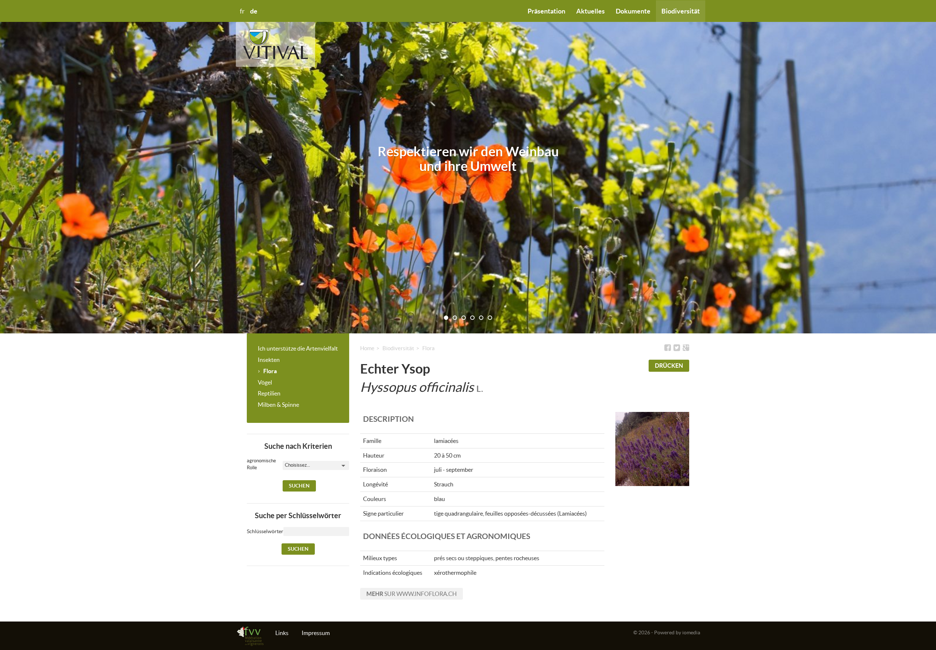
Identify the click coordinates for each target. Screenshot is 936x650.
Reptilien (269, 393)
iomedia (691, 632)
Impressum (316, 633)
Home (367, 348)
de (253, 11)
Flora (270, 371)
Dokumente (633, 11)
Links (281, 633)
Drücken (669, 365)
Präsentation (546, 11)
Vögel (265, 382)
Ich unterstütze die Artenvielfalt (298, 348)
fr (242, 11)
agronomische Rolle (256, 464)
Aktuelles (590, 11)
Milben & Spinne (278, 404)
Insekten (269, 359)
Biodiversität (680, 11)
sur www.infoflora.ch (411, 593)
